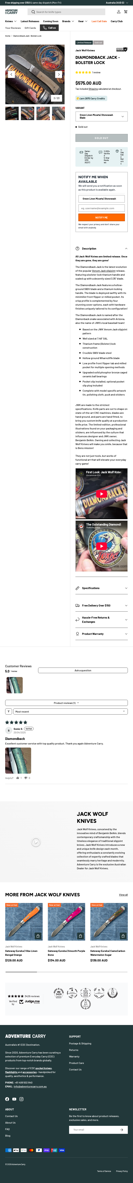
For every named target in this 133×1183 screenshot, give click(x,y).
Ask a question (83, 670)
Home (7, 36)
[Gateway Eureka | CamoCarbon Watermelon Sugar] (109, 922)
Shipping (93, 88)
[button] (125, 11)
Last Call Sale (99, 21)
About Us (10, 1122)
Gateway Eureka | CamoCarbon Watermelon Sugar (107, 952)
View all (123, 894)
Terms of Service (104, 1171)
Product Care (76, 1062)
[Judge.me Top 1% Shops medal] (112, 993)
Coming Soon (50, 21)
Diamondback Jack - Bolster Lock (27, 36)
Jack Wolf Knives (85, 50)
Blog (7, 1135)
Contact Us (75, 1069)
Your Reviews (13, 27)
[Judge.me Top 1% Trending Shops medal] (85, 1004)
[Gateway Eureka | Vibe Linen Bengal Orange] (24, 922)
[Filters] (8, 711)
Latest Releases (30, 21)
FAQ (7, 1129)
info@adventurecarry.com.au (30, 1086)
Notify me (101, 217)
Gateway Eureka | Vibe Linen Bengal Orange (21, 952)
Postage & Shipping (80, 1043)
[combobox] (66, 11)
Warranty (74, 1056)
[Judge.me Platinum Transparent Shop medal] (72, 993)
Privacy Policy (122, 1171)
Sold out (101, 137)
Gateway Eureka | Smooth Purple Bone (66, 952)
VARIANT (80, 108)
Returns (73, 1049)
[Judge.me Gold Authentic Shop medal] (99, 993)
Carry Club (117, 21)
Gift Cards (30, 27)
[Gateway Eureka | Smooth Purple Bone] (66, 922)
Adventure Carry (18, 1164)
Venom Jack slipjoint (103, 270)
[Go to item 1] (14, 685)
